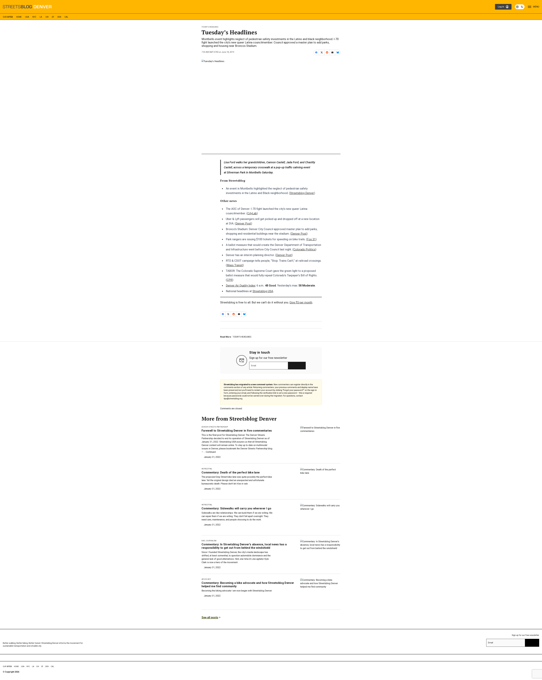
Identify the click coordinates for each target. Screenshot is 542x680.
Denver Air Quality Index (240, 285)
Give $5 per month (300, 302)
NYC (34, 17)
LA (41, 17)
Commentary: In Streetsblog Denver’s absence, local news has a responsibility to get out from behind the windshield (244, 546)
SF (53, 17)
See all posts (210, 617)
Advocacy (206, 579)
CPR (229, 280)
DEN (59, 17)
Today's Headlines (210, 27)
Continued (211, 452)
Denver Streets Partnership (215, 427)
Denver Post (243, 223)
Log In (501, 6)
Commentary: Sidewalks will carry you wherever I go (236, 508)
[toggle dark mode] (519, 6)
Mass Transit (235, 265)
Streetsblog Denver (302, 193)
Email (253, 365)
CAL (66, 17)
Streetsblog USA (263, 291)
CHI (46, 17)
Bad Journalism (209, 541)
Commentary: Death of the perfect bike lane (231, 472)
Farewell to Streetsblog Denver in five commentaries (237, 430)
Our (8, 17)
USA (27, 17)
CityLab (252, 213)
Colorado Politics (304, 249)
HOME (19, 17)
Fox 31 (311, 239)
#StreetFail (207, 469)
